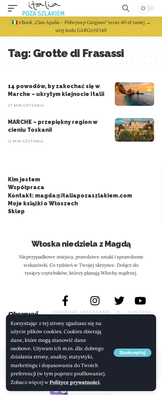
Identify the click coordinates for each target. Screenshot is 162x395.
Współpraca (26, 187)
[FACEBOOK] (65, 300)
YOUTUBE (140, 312)
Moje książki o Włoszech (43, 203)
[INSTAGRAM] (95, 300)
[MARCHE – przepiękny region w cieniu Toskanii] (134, 130)
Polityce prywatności (74, 382)
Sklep (16, 211)
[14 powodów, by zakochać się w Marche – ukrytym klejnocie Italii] (134, 94)
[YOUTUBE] (140, 300)
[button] (132, 353)
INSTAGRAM (95, 312)
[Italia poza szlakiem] (43, 8)
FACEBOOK (65, 312)
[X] (119, 300)
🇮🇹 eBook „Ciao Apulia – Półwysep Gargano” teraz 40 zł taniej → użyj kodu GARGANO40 (81, 26)
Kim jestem (24, 179)
